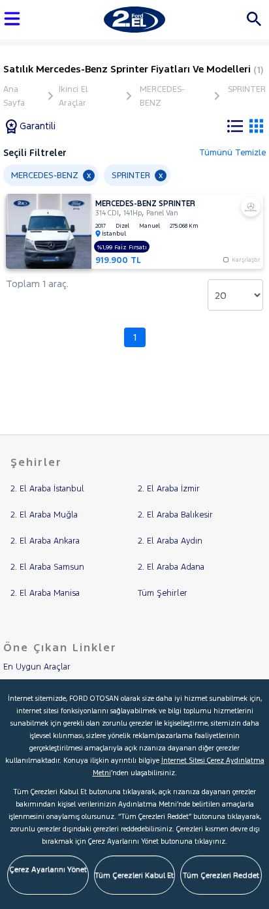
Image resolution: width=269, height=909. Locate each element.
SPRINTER (247, 89)
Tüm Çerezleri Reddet (221, 875)
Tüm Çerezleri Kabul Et (134, 875)
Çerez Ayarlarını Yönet (48, 869)
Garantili (36, 126)
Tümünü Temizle (232, 152)
